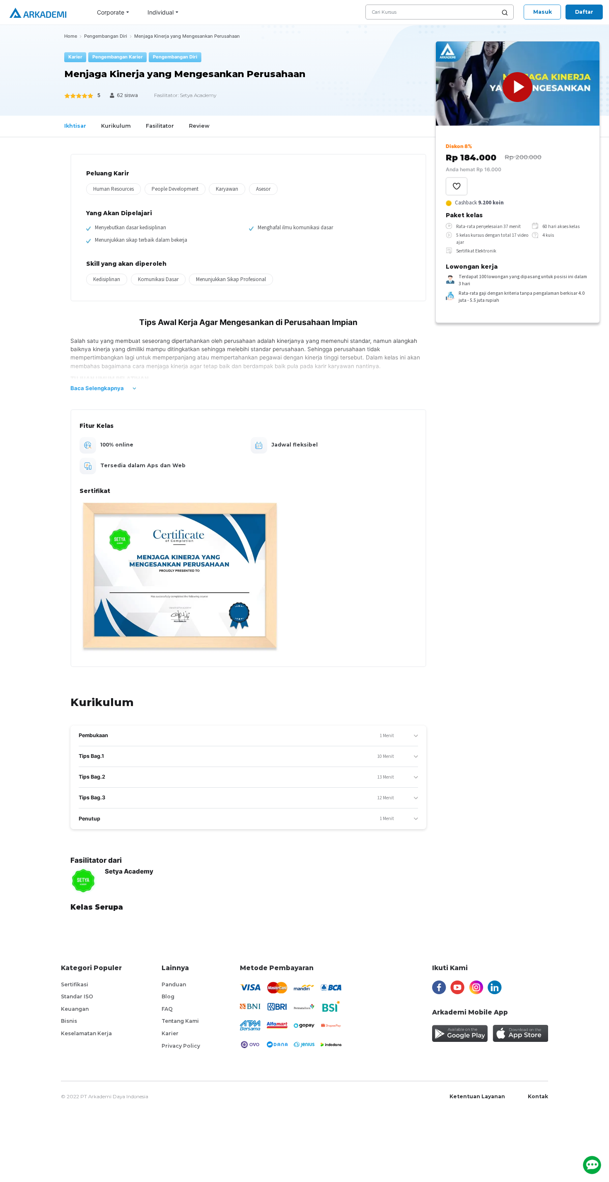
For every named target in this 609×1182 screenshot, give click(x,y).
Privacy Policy (181, 1046)
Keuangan (75, 1009)
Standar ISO (77, 996)
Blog (168, 996)
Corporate (110, 12)
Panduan (174, 984)
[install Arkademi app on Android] (460, 1033)
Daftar (584, 12)
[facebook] (439, 988)
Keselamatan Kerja (86, 1033)
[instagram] (476, 988)
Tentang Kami (180, 1021)
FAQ (167, 1009)
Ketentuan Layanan (477, 1096)
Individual (160, 12)
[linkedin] (495, 988)
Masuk (542, 12)
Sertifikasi (74, 984)
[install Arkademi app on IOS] (520, 1033)
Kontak (538, 1096)
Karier (170, 1033)
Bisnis (69, 1021)
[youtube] (457, 988)
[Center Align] (456, 186)
